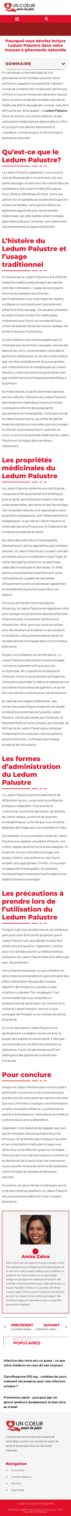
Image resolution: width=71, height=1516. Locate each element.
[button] (16, 18)
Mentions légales (32, 1509)
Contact (13, 1509)
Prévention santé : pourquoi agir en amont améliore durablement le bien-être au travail (35, 1402)
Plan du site (54, 1509)
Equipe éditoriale (35, 1512)
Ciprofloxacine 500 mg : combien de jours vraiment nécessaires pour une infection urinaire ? (35, 1381)
